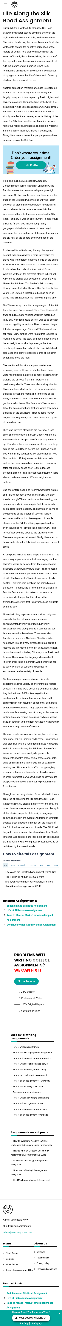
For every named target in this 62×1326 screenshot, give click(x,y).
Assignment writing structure (27, 1092)
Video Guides (12, 1264)
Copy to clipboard (14, 879)
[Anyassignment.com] (35, 5)
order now (31, 165)
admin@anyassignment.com (17, 1232)
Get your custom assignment (31, 1318)
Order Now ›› (26, 981)
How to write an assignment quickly (29, 1069)
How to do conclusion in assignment (30, 1075)
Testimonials (43, 1257)
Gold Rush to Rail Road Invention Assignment (31, 924)
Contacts (41, 1252)
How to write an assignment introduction (32, 1058)
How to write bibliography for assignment (32, 1052)
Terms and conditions (47, 1269)
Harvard (21, 865)
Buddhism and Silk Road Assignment (27, 905)
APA (5, 865)
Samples (10, 1259)
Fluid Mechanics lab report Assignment (31, 1180)
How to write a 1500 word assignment (31, 1098)
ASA (41, 865)
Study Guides (12, 1253)
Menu (7, 4)
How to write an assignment (26, 1047)
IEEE (48, 865)
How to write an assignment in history (30, 1109)
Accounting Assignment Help (20, 1270)
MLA (13, 865)
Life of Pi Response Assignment (24, 910)
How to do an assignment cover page (30, 1115)
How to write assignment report (28, 1103)
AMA (56, 865)
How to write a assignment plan (28, 1086)
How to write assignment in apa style (30, 1064)
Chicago (32, 865)
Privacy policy (43, 1263)
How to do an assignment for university (31, 1081)
